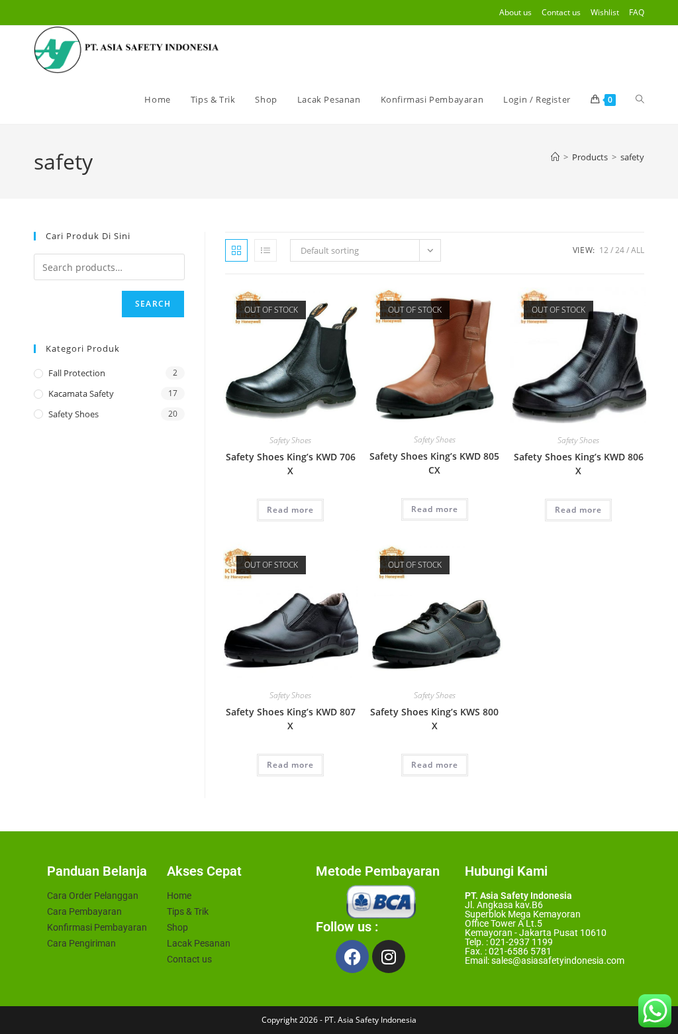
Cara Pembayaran (84, 911)
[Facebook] (352, 956)
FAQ (636, 12)
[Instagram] (388, 956)
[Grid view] (236, 250)
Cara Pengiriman (81, 943)
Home (179, 895)
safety (632, 157)
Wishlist (605, 12)
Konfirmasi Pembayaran (97, 927)
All (637, 250)
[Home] (555, 157)
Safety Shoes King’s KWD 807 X (291, 718)
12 (603, 250)
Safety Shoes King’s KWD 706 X (291, 463)
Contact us (561, 12)
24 (619, 250)
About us (515, 12)
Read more (290, 509)
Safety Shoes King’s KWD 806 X (579, 463)
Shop (177, 927)
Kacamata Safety (81, 393)
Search (153, 303)
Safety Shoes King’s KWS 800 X (434, 718)
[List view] (265, 250)
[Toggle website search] (640, 99)
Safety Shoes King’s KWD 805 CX (434, 463)
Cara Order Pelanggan (92, 895)
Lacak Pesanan (198, 943)
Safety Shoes (290, 440)
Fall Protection (76, 373)
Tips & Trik (188, 911)
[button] (305, 302)
